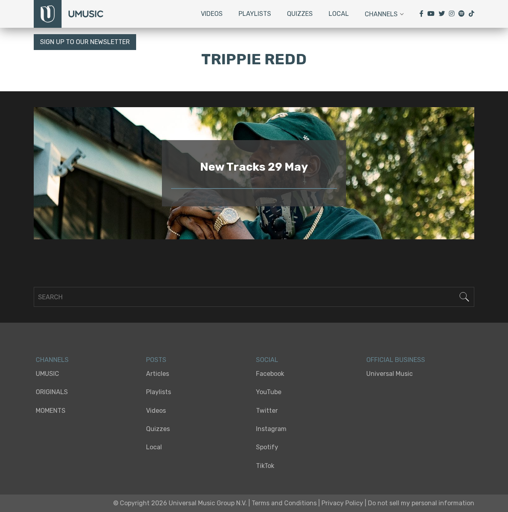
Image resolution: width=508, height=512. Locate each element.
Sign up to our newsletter (85, 42)
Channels (381, 14)
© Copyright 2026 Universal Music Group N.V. (180, 503)
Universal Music (389, 373)
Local (339, 13)
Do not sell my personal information (421, 503)
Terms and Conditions (284, 503)
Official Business (395, 360)
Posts (156, 360)
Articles (157, 373)
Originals (52, 392)
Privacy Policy (342, 503)
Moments (50, 410)
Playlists (255, 13)
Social (267, 360)
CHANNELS (52, 360)
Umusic (47, 373)
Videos (212, 13)
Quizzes (300, 13)
